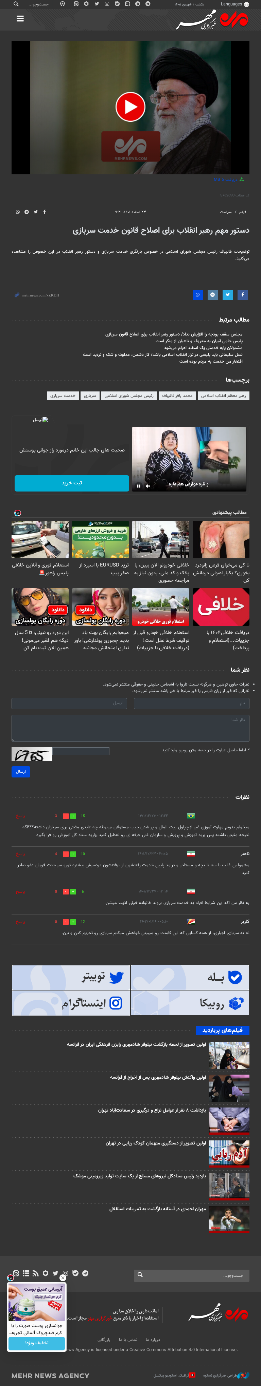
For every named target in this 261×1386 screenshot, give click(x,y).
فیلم (242, 212)
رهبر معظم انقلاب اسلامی (223, 395)
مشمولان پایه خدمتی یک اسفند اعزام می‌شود (203, 348)
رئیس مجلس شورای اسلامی (129, 395)
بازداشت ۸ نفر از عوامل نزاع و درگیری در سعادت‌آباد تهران (152, 1110)
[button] (130, 107)
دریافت (226, 179)
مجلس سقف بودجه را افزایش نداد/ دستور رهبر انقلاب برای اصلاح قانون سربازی (174, 334)
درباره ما (153, 1339)
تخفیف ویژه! (37, 1343)
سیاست (225, 212)
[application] (130, 107)
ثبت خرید (72, 483)
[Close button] (62, 1277)
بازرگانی (104, 1339)
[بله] (75, 1274)
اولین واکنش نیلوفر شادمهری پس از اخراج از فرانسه (158, 1077)
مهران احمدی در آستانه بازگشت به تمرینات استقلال (157, 1209)
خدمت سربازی (62, 395)
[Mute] (148, 486)
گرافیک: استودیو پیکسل (171, 1376)
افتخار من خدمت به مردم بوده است (211, 361)
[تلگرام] (85, 1274)
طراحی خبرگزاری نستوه (220, 1376)
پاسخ (20, 816)
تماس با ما (128, 1339)
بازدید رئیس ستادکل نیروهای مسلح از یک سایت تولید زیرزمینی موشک (139, 1176)
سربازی (90, 395)
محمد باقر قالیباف (177, 395)
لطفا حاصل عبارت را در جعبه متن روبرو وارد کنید (205, 750)
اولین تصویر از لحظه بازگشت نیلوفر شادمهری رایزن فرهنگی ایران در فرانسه (136, 1044)
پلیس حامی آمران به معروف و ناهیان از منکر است (199, 341)
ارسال (21, 771)
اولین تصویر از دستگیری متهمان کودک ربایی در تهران (156, 1143)
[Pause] (139, 486)
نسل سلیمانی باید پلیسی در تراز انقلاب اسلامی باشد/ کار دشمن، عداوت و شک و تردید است (163, 354)
